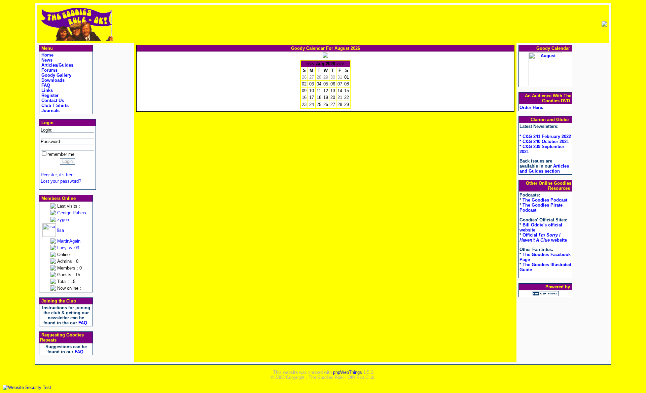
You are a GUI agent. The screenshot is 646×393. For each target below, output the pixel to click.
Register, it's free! (58, 174)
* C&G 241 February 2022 (545, 136)
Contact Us (52, 100)
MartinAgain (68, 241)
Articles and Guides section (544, 169)
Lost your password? (61, 181)
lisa (60, 230)
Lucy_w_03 (68, 247)
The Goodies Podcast (545, 200)
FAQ (45, 85)
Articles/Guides (56, 65)
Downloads (52, 80)
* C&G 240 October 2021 (544, 141)
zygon (63, 219)
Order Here (530, 107)
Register (49, 95)
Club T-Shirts (54, 105)
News (46, 60)
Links (46, 90)
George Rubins (71, 212)
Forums (49, 70)
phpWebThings (347, 372)
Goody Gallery (55, 75)
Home (46, 55)
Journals (50, 110)
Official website (543, 238)
